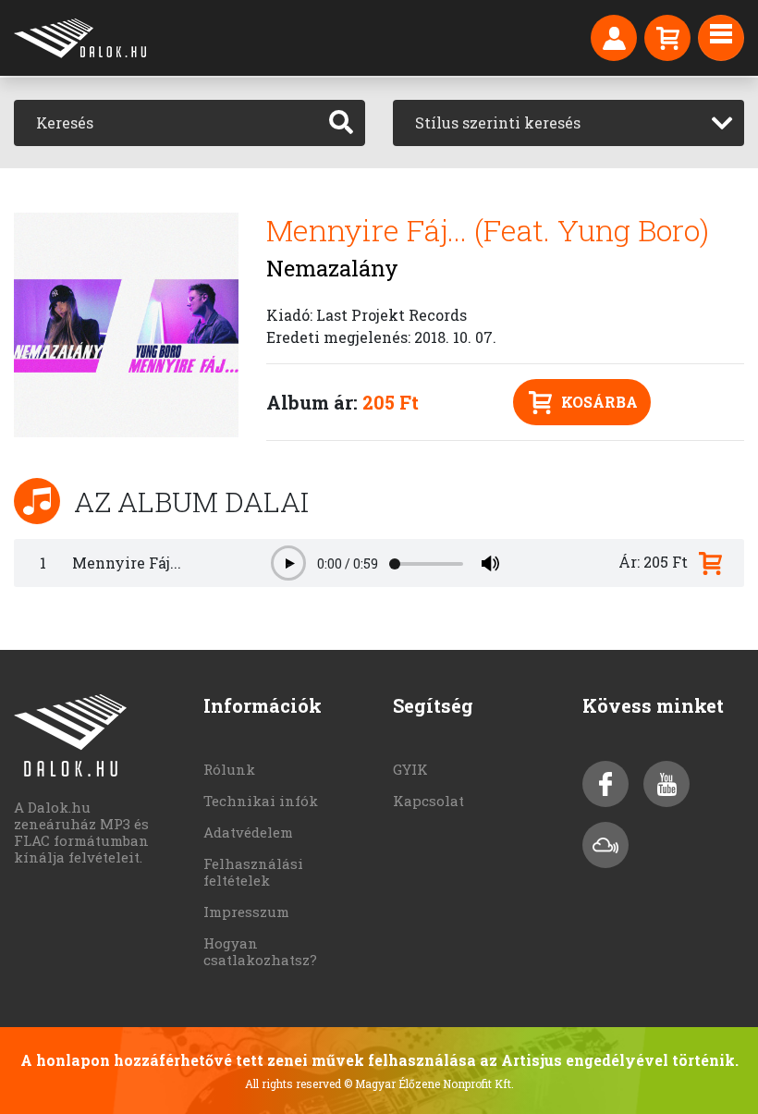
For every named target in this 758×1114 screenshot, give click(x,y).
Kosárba (599, 401)
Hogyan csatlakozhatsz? (260, 951)
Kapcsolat (428, 800)
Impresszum (246, 911)
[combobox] (568, 123)
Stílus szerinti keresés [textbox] (498, 122)
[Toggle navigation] (721, 38)
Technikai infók (260, 800)
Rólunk (229, 769)
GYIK (410, 769)
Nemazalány (332, 268)
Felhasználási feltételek (253, 871)
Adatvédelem (248, 832)
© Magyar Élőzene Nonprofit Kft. (429, 1083)
